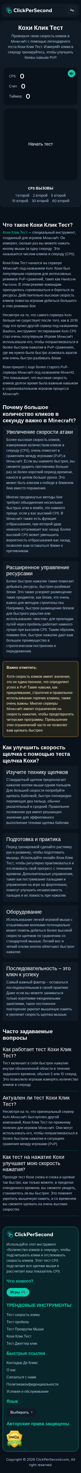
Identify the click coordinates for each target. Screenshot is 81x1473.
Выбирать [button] (20, 1412)
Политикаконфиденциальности (32, 1384)
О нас (11, 1370)
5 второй (58, 195)
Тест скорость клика (23, 1315)
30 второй (40, 201)
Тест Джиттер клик (22, 1343)
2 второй (40, 195)
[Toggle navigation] (72, 10)
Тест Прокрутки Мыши (25, 1329)
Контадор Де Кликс (22, 1363)
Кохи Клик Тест (15, 232)
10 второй (20, 201)
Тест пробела (18, 1322)
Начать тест (40, 144)
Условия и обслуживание (28, 1391)
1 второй (22, 195)
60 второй (60, 201)
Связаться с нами (21, 1377)
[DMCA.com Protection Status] (14, 1439)
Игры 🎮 (17, 1292)
